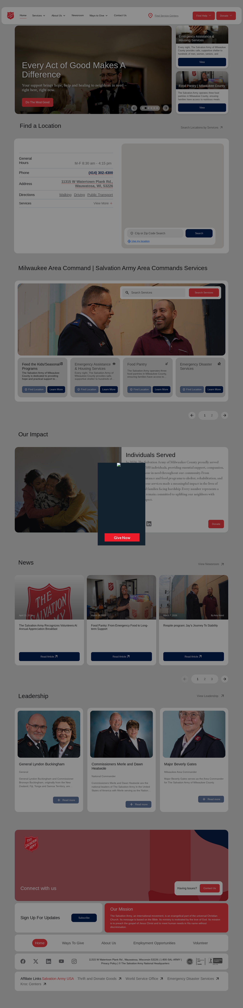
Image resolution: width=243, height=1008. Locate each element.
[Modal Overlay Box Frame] (121, 504)
